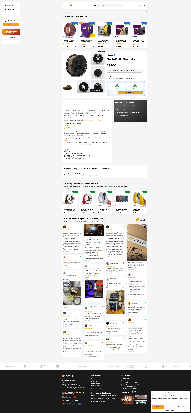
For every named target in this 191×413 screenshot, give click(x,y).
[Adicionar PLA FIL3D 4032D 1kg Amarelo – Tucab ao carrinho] (110, 36)
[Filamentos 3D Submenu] (18, 9)
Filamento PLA (86, 12)
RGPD (92, 387)
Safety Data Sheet (69, 127)
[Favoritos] (139, 5)
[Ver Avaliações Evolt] (104, 292)
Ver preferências (182, 407)
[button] (76, 65)
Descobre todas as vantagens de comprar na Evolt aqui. (126, 119)
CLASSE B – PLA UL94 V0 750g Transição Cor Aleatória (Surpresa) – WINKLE (86, 42)
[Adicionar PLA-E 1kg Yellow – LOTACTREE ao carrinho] (145, 205)
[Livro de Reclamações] (76, 397)
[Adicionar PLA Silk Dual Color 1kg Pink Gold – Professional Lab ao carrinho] (93, 205)
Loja (64, 12)
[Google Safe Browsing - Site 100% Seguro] (66, 397)
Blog (92, 378)
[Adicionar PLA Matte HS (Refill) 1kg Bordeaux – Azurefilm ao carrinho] (75, 36)
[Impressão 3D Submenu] (18, 5)
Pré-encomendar (130, 92)
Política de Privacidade (96, 381)
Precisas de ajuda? (12, 37)
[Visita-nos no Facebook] (133, 392)
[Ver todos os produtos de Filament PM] (111, 55)
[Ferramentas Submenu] (18, 13)
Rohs (65, 129)
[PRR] (74, 404)
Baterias (9, 17)
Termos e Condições (96, 380)
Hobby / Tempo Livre (12, 20)
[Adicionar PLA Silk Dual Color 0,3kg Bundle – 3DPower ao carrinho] (128, 205)
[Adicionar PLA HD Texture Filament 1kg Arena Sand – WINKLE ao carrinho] (128, 36)
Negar (170, 407)
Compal (66, 140)
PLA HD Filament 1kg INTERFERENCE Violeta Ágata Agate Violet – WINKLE (138, 42)
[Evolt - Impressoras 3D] (73, 5)
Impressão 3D (10, 5)
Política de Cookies (170, 410)
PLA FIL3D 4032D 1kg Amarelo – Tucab (103, 41)
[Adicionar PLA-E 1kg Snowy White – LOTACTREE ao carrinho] (110, 205)
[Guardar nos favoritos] (146, 12)
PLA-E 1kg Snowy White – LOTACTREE (104, 210)
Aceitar (158, 407)
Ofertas (9, 24)
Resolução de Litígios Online (97, 385)
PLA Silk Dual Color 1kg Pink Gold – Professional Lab (87, 210)
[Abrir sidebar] (65, 5)
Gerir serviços (156, 402)
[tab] (75, 104)
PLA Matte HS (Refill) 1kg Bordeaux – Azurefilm (68, 41)
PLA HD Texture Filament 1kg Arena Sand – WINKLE (121, 41)
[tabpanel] (87, 134)
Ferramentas (10, 13)
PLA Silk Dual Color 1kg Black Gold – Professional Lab (69, 210)
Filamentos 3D (10, 9)
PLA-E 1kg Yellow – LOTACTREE (137, 210)
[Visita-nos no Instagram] (135, 392)
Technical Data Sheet (70, 125)
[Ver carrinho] (141, 5)
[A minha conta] (144, 5)
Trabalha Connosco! (96, 388)
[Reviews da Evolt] (74, 393)
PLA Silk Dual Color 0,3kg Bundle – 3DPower (121, 210)
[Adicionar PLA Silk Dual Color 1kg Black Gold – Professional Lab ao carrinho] (75, 205)
